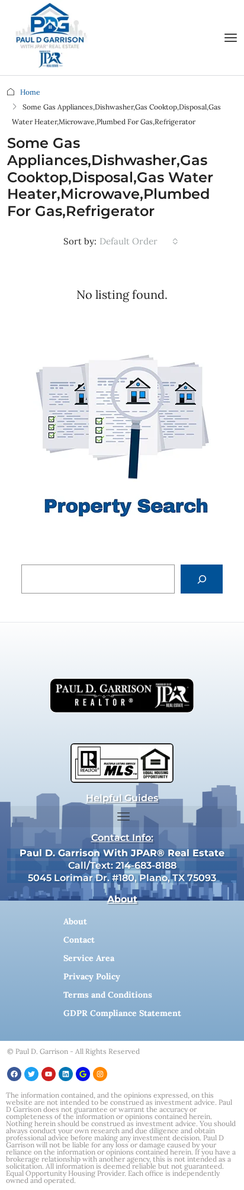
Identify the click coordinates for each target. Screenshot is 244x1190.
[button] (231, 38)
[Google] (83, 1074)
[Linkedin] (66, 1074)
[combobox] (139, 241)
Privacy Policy (91, 976)
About (75, 921)
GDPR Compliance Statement (122, 1013)
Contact (79, 939)
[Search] (202, 579)
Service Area (88, 958)
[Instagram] (100, 1074)
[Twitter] (31, 1074)
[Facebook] (14, 1074)
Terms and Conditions (107, 994)
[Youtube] (48, 1074)
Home (30, 92)
